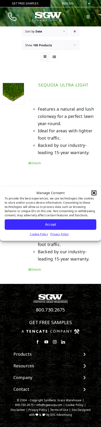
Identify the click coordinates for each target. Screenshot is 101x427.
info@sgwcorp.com (49, 405)
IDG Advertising (61, 415)
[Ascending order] (74, 31)
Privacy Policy (59, 234)
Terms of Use (59, 410)
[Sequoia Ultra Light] (13, 94)
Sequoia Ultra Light (63, 85)
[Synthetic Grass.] (50, 331)
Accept (50, 224)
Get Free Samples (50, 322)
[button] (94, 193)
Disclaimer (18, 410)
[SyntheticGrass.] (48, 13)
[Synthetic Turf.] (50, 295)
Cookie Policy (39, 234)
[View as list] (54, 56)
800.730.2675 (50, 310)
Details (36, 163)
